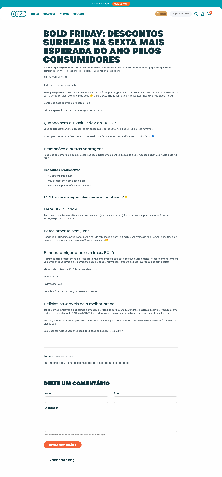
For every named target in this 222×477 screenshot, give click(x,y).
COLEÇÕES (49, 14)
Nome (48, 393)
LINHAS (35, 14)
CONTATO (78, 14)
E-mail (117, 393)
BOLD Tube (88, 313)
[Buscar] (196, 14)
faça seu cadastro (101, 331)
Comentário (52, 408)
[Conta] (202, 14)
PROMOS (64, 14)
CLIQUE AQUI (121, 3)
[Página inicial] (18, 14)
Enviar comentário (63, 444)
